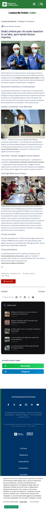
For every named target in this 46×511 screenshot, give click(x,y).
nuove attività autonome (10, 149)
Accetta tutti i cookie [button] (11, 507)
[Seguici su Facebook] (8, 405)
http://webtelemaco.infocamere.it (12, 256)
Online (32, 12)
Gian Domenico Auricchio (36, 162)
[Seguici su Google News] (32, 405)
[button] (41, 4)
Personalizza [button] (34, 502)
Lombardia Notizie (19, 12)
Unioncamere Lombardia (18, 162)
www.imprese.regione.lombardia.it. (13, 263)
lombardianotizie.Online (23, 397)
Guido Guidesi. (35, 78)
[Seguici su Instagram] (26, 405)
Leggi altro (23, 502)
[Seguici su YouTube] (38, 405)
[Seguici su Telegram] (20, 405)
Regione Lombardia (22, 78)
